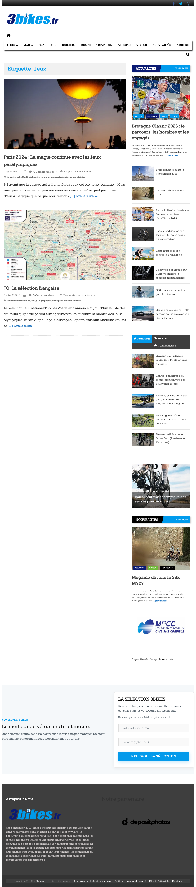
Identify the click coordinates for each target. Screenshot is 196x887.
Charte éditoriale (159, 881)
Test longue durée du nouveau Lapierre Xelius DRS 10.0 (171, 419)
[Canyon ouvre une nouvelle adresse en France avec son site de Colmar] (143, 313)
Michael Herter (36, 177)
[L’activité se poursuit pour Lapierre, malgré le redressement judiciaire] (143, 273)
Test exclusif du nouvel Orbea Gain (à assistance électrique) (170, 438)
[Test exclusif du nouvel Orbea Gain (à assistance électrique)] (143, 439)
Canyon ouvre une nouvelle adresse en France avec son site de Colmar (172, 314)
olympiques (45, 300)
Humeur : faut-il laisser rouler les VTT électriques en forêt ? (171, 359)
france (26, 300)
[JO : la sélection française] (65, 244)
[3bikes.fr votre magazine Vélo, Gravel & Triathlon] (8, 35)
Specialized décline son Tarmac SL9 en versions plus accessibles (170, 235)
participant (57, 300)
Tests (11, 45)
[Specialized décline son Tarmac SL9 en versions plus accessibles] (143, 233)
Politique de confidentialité (130, 881)
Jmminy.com (81, 881)
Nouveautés (162, 45)
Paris (61, 177)
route (73, 177)
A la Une (138, 116)
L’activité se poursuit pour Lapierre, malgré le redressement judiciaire (171, 273)
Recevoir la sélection (153, 756)
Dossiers (68, 45)
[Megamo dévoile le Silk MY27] (143, 193)
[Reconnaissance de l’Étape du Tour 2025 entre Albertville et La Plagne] (143, 400)
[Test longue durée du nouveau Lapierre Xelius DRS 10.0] (143, 419)
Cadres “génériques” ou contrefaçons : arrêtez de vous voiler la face (171, 379)
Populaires (143, 338)
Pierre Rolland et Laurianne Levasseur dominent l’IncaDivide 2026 (172, 214)
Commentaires (167, 345)
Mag (27, 45)
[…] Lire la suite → (84, 196)
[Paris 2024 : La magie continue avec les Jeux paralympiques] (65, 113)
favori (19, 300)
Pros (164, 116)
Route (86, 45)
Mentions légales (102, 881)
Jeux (9, 177)
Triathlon (104, 45)
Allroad (124, 45)
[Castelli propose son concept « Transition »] (143, 253)
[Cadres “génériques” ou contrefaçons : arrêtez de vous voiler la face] (143, 380)
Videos (141, 45)
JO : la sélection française (31, 288)
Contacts (177, 881)
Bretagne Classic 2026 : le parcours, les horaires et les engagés (160, 132)
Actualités (152, 116)
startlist (77, 300)
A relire (183, 45)
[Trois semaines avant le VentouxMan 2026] (143, 173)
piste (67, 177)
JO (37, 300)
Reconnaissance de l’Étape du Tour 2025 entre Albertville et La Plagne (172, 399)
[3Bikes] (34, 813)
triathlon (81, 177)
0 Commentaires (43, 171)
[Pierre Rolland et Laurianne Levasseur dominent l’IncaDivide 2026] (143, 213)
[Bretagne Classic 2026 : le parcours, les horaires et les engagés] (161, 97)
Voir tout (181, 68)
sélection (68, 300)
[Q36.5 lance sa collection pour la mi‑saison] (143, 293)
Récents (162, 338)
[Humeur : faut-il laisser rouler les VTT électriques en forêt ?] (143, 360)
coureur (11, 300)
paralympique (51, 177)
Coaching (46, 45)
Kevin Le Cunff (20, 177)
